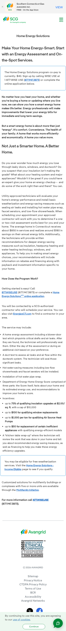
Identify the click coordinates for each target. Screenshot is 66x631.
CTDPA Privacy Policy (33, 584)
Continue (34, 626)
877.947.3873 (32, 79)
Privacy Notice (33, 580)
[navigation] (61, 19)
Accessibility (33, 596)
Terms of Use (33, 588)
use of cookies (21, 619)
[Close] (2, 7)
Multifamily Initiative (27, 489)
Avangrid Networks (33, 600)
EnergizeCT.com (22, 313)
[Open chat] (58, 623)
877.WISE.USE (9, 292)
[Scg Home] (15, 19)
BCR (33, 592)
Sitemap (33, 576)
